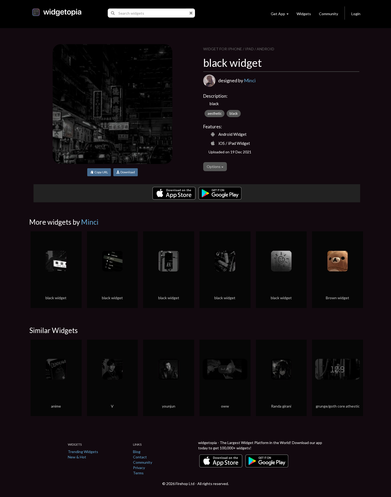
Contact (140, 457)
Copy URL (100, 172)
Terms (138, 473)
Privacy (139, 467)
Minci (250, 80)
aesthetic (214, 113)
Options (214, 166)
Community (328, 13)
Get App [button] (278, 13)
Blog (136, 451)
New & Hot (77, 457)
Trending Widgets (83, 451)
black (234, 113)
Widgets (304, 13)
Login (355, 13)
